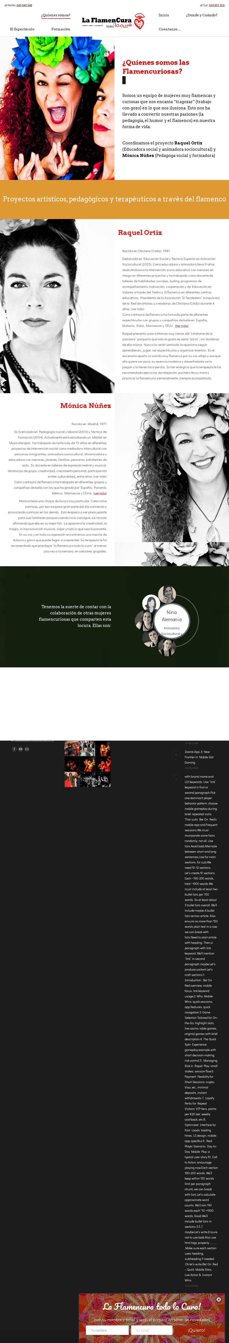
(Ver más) (181, 307)
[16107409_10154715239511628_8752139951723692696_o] (87, 779)
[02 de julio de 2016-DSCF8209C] (72, 779)
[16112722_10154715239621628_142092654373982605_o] (72, 764)
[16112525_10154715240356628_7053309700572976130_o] (103, 764)
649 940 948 (24, 5)
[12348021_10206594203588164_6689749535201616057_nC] (87, 748)
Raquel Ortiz (140, 215)
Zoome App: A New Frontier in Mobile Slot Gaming (199, 757)
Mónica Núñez (85, 388)
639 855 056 (217, 5)
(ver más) (100, 475)
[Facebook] (14, 749)
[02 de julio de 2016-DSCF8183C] (72, 748)
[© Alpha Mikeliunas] (103, 748)
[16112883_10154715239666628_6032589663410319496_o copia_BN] (103, 779)
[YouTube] (20, 749)
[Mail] (27, 749)
